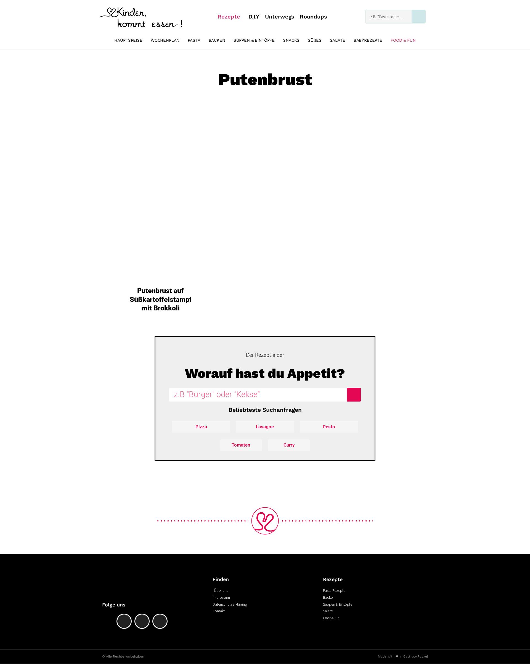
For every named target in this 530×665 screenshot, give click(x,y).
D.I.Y (254, 16)
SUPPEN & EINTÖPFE (254, 40)
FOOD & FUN (403, 40)
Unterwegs (279, 16)
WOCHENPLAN (165, 40)
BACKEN (217, 40)
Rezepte (229, 16)
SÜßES (314, 40)
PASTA (194, 40)
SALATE (337, 40)
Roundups (313, 16)
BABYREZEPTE (368, 40)
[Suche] (418, 16)
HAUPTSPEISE (128, 40)
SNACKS (291, 40)
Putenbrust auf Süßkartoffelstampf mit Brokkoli (161, 299)
